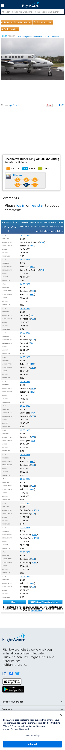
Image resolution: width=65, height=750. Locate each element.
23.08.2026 (25, 479)
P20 (33, 413)
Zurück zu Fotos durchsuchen (17, 22)
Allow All (32, 744)
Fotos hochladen (44, 22)
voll (17, 105)
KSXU (42, 242)
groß (12, 105)
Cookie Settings (32, 735)
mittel (6, 105)
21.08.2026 (25, 528)
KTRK (36, 510)
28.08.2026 (25, 235)
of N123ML (13, 169)
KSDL (33, 291)
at (44, 169)
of (29, 169)
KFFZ (32, 246)
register (37, 205)
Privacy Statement (20, 729)
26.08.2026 (25, 284)
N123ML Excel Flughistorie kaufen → (45, 602)
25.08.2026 (25, 382)
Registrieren (36, 611)
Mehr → (14, 602)
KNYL (32, 315)
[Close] (61, 715)
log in (20, 205)
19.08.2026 (25, 552)
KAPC (34, 535)
